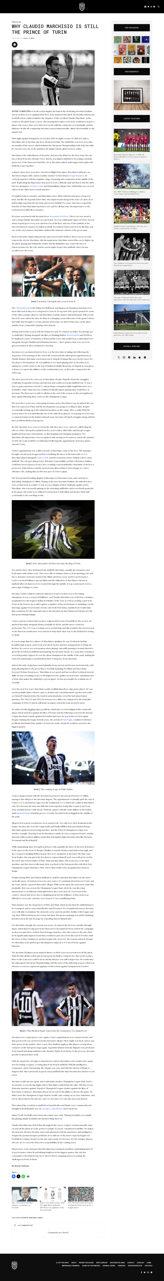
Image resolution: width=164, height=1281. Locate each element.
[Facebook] (129, 357)
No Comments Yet (25, 1225)
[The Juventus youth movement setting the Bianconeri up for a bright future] (81, 1194)
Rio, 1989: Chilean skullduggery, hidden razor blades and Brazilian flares (129, 193)
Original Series (109, 1266)
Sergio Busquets (76, 175)
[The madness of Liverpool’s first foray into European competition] (132, 246)
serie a (40, 1218)
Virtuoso (148, 1266)
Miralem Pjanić (23, 813)
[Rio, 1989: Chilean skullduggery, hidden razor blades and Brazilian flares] (132, 176)
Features (16, 22)
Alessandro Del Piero (59, 216)
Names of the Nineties (91, 1266)
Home (149, 1263)
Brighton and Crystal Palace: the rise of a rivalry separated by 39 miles (130, 227)
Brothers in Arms (117, 1263)
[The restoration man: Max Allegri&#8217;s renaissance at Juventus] (24, 1194)
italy (18, 1218)
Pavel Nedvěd (73, 335)
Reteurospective (135, 1266)
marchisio (33, 1218)
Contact (130, 1263)
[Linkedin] (134, 357)
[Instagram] (124, 357)
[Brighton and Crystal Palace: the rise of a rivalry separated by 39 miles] (132, 211)
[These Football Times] (82, 6)
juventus (24, 1218)
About (73, 1263)
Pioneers (121, 1266)
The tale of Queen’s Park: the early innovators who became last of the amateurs (132, 298)
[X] (118, 357)
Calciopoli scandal (24, 308)
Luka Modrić (57, 1108)
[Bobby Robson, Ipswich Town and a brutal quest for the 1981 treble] (132, 317)
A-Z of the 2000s (62, 1263)
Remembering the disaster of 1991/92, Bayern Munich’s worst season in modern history (130, 157)
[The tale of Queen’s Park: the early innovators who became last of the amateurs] (132, 282)
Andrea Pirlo (43, 457)
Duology (140, 1263)
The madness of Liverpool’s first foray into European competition (131, 264)
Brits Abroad (101, 1263)
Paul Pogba (67, 720)
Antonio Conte (36, 186)
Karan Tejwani (29, 38)
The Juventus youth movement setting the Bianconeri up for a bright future (80, 1205)
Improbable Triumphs (71, 1266)
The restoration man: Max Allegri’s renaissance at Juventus (22, 1205)
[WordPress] (139, 357)
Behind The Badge (86, 1263)
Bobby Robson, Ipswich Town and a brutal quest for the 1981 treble (130, 334)
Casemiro (45, 1108)
